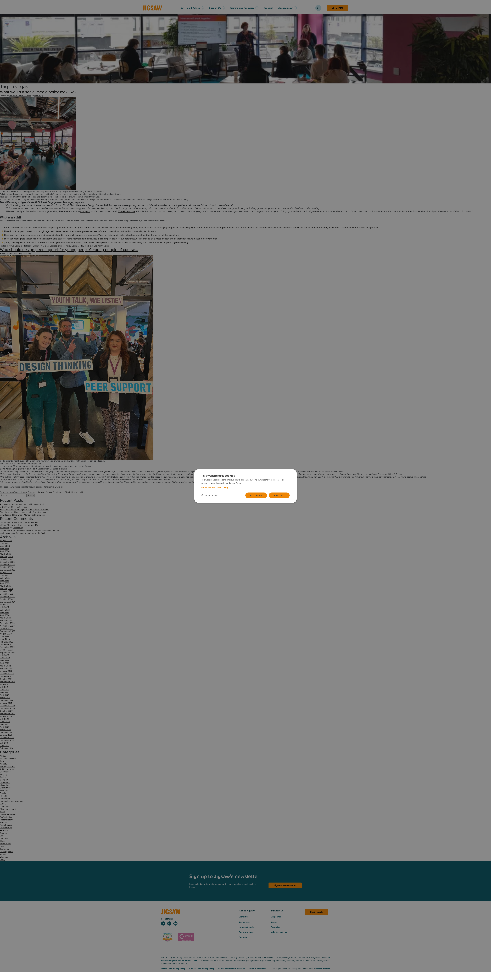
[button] (245, 488)
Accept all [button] (279, 495)
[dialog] (245, 486)
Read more (247, 483)
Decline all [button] (256, 495)
